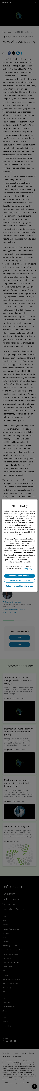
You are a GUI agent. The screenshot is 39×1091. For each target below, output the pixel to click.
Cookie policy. (27, 569)
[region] (19, 545)
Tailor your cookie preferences (19, 586)
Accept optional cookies (19, 576)
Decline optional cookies (19, 580)
